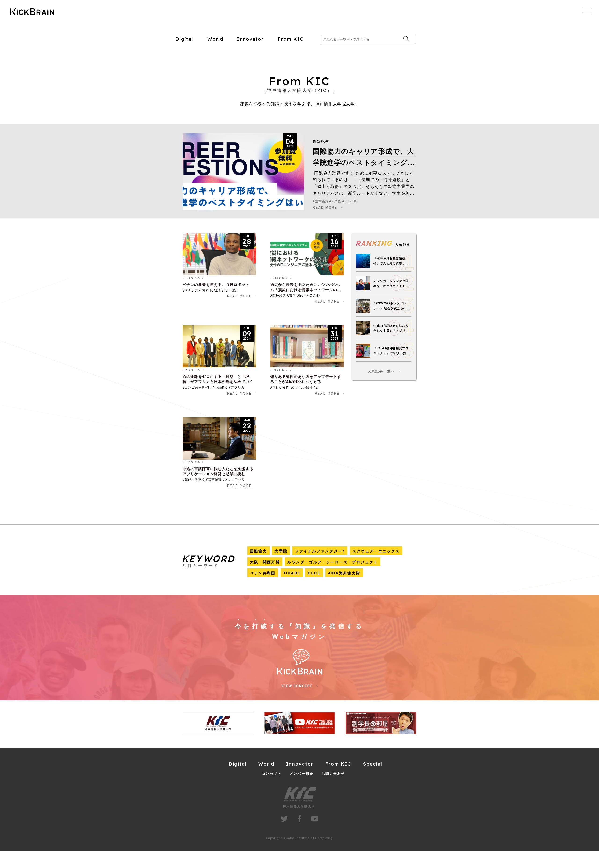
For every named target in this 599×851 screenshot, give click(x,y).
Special (372, 764)
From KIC (291, 39)
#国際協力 (320, 201)
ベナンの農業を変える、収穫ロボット (216, 284)
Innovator (250, 39)
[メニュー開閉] (586, 12)
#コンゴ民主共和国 (197, 387)
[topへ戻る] (32, 12)
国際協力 (258, 551)
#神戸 (317, 295)
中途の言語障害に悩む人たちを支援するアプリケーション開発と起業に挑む (218, 471)
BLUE (314, 573)
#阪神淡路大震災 (283, 295)
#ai (316, 387)
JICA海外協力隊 (344, 573)
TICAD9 (291, 573)
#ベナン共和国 (194, 290)
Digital (184, 39)
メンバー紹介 (302, 773)
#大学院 (335, 201)
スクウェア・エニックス (376, 551)
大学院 (280, 551)
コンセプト (272, 773)
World (215, 39)
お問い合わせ (333, 773)
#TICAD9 (213, 290)
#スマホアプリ (234, 479)
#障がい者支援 (194, 479)
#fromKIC (349, 201)
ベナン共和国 (263, 573)
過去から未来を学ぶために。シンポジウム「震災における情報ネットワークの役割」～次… (305, 289)
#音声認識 (214, 479)
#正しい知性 (279, 387)
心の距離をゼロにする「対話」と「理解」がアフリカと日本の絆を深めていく (218, 379)
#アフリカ (237, 387)
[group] (229, 723)
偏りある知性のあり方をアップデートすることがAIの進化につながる (305, 379)
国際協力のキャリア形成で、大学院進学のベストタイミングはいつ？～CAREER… (364, 162)
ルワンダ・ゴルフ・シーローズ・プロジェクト (332, 562)
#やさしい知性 (301, 387)
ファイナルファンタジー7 (320, 551)
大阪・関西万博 (265, 562)
